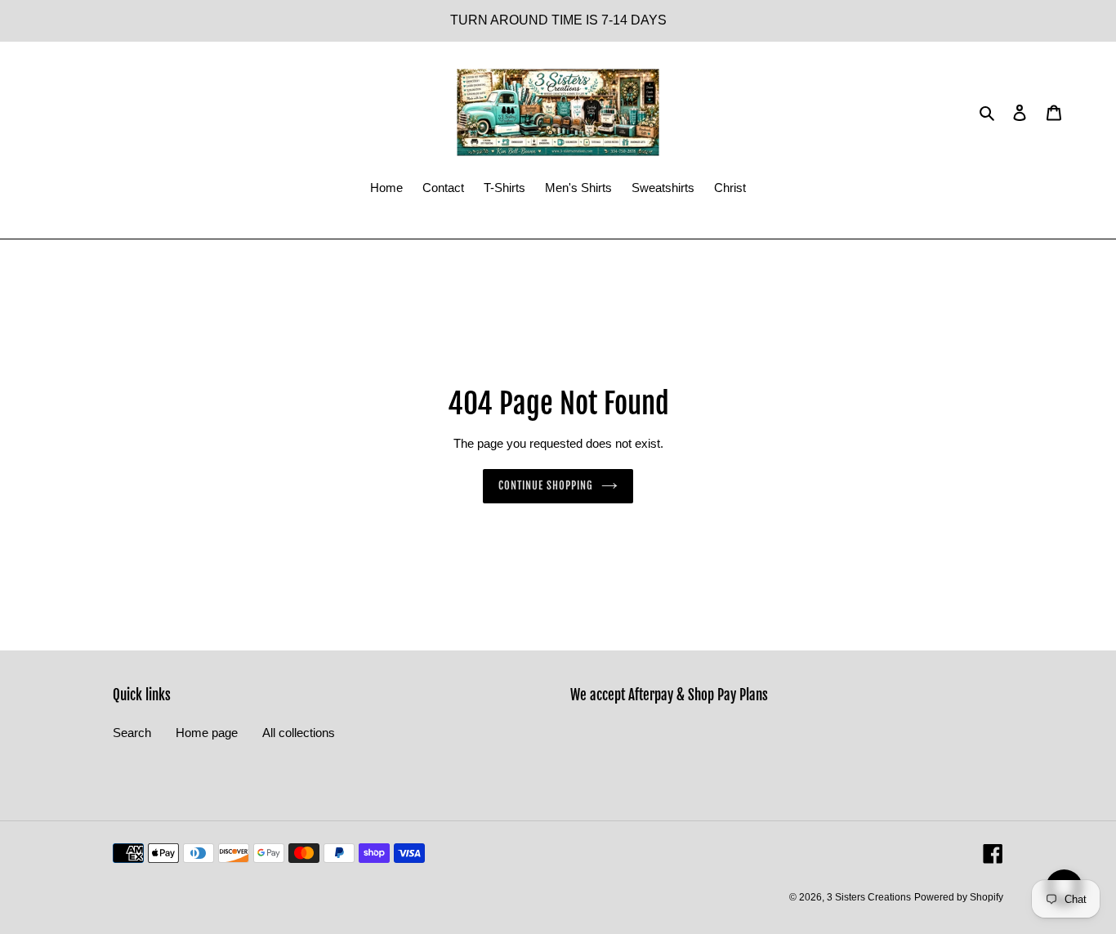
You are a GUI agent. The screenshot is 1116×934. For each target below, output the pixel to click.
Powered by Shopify (958, 897)
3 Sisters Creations (869, 897)
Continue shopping (546, 485)
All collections (298, 733)
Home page (207, 733)
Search (132, 733)
